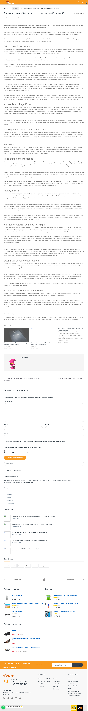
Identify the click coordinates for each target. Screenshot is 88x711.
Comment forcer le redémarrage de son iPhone (70, 378)
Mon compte (71, 679)
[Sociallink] (4, 698)
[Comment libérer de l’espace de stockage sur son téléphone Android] (16, 335)
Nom (6, 424)
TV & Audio (41, 686)
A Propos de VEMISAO (74, 693)
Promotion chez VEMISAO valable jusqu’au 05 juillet (26, 549)
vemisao (33, 17)
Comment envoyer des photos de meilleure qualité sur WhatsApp (30, 532)
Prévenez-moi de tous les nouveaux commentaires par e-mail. (23, 447)
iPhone (28, 566)
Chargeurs (56, 689)
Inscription (78, 665)
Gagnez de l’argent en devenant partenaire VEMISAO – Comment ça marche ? (33, 516)
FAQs (69, 688)
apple (13, 566)
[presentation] (83, 579)
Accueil (6, 8)
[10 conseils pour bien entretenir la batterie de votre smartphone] (71, 335)
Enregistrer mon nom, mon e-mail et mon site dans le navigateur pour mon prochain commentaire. (35, 441)
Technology (16, 17)
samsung (35, 566)
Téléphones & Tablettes (44, 679)
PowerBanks (56, 681)
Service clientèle (72, 686)
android (7, 566)
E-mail (47, 424)
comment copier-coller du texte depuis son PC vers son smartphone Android (33, 524)
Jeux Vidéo (41, 684)
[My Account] (82, 2)
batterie (20, 566)
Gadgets (15, 8)
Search (78, 2)
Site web (6, 433)
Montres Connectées (59, 684)
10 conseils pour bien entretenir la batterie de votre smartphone (29, 540)
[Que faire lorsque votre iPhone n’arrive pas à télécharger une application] (43, 335)
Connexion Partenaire (74, 695)
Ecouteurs (56, 679)
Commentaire (8, 401)
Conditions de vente (73, 691)
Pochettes (56, 686)
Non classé (10, 500)
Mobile (11, 17)
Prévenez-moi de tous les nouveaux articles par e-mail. (20, 453)
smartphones (44, 566)
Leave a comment (80, 13)
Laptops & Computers (44, 681)
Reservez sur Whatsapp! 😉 (14, 706)
